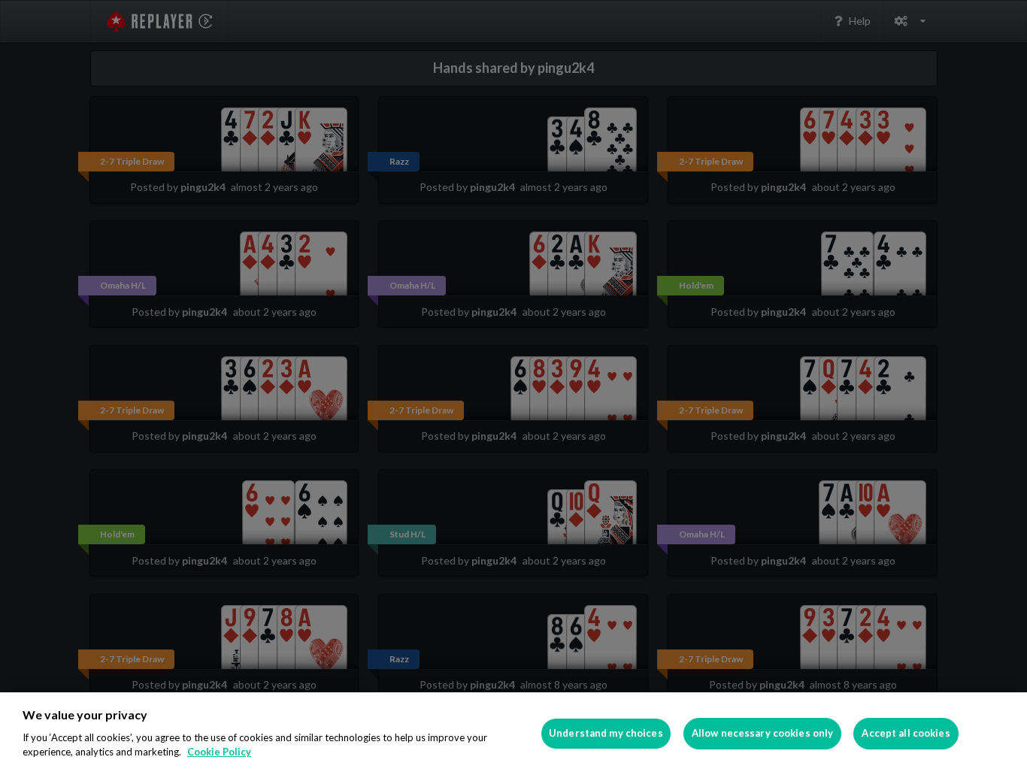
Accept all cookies (906, 733)
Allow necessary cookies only (763, 733)
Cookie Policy (219, 752)
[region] (513, 733)
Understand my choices (606, 733)
